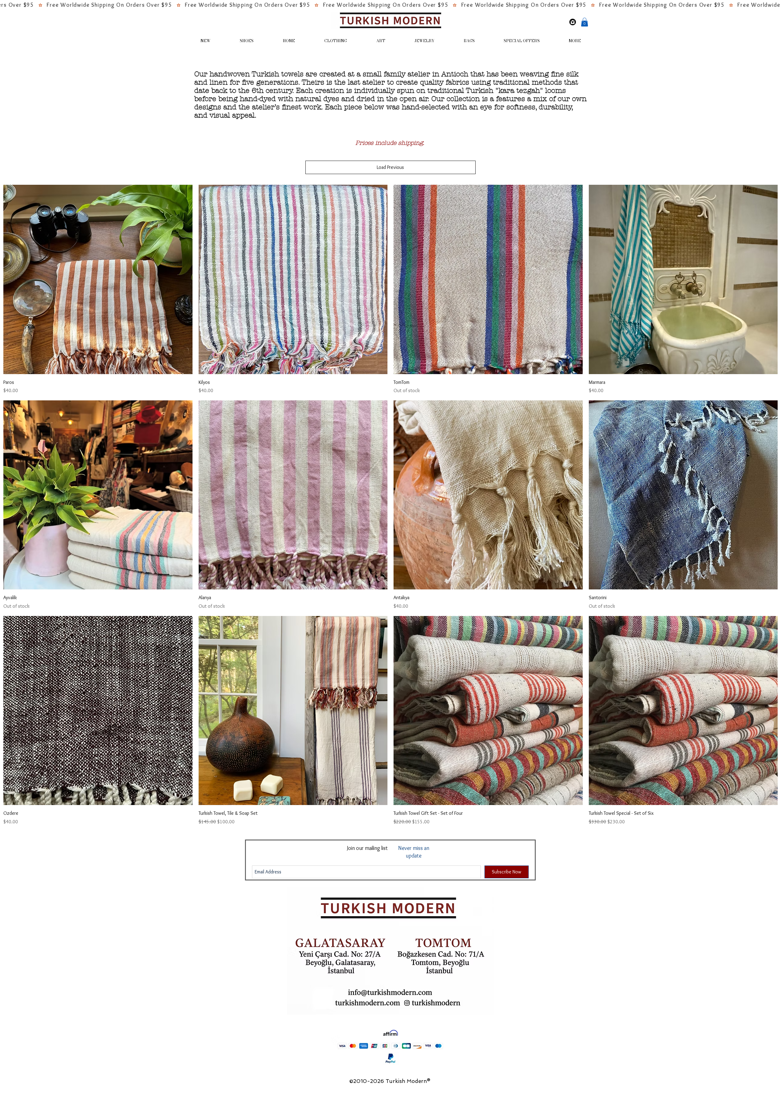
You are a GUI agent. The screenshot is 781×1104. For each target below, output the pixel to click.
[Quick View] (98, 279)
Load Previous (390, 167)
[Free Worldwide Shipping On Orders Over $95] (390, 5)
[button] (584, 22)
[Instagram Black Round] (572, 22)
